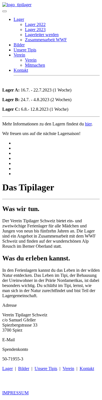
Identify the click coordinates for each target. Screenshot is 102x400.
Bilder (19, 44)
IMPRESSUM (15, 392)
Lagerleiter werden (42, 34)
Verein (19, 55)
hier (88, 123)
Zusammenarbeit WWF (46, 39)
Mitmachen (35, 65)
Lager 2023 (35, 29)
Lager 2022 (35, 24)
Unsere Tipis (25, 49)
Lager (19, 19)
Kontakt (21, 70)
